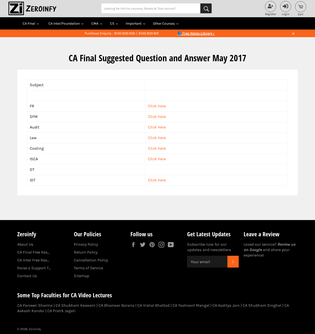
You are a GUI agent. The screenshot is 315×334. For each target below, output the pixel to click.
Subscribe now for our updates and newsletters (209, 247)
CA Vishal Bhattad (153, 305)
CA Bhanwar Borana (116, 305)
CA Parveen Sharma (35, 305)
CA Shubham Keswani (75, 305)
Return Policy (85, 252)
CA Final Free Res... (33, 252)
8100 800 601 (149, 33)
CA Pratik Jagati (61, 310)
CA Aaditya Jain (226, 305)
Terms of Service (88, 268)
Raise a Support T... (34, 268)
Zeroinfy (35, 329)
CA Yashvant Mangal (191, 305)
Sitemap (81, 275)
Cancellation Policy (91, 260)
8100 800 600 (124, 33)
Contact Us (27, 275)
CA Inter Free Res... (33, 260)
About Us (25, 244)
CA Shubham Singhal (262, 305)
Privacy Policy (86, 244)
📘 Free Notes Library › (196, 33)
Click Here (157, 106)
